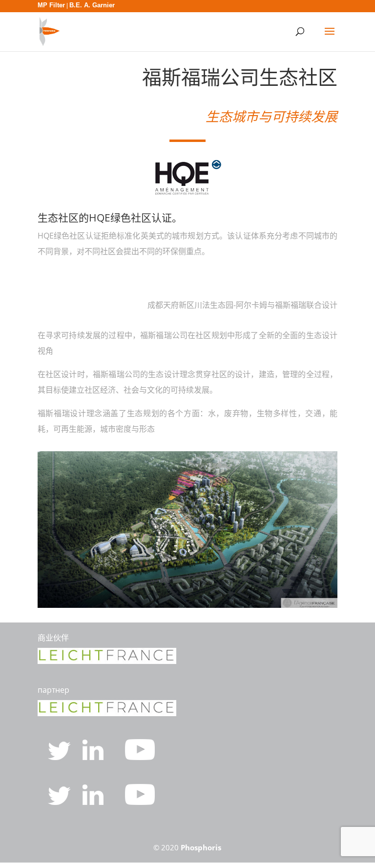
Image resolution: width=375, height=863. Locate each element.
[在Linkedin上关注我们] (94, 802)
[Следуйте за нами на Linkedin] (94, 757)
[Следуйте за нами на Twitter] (60, 757)
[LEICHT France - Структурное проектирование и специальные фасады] (107, 713)
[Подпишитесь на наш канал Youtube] (140, 757)
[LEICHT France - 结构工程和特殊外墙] (107, 661)
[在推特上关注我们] (60, 802)
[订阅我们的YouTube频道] (140, 802)
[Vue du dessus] (187, 605)
